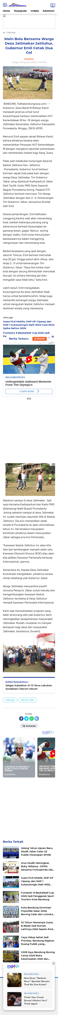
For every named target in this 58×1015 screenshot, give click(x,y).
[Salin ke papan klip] (36, 718)
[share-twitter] (26, 718)
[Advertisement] (29, 429)
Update (40, 339)
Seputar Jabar (27, 700)
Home (6, 10)
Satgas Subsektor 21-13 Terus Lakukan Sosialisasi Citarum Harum (28, 687)
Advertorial (49, 10)
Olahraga (10, 700)
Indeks (35, 10)
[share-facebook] (21, 718)
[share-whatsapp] (31, 718)
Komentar (30, 726)
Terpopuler (20, 10)
